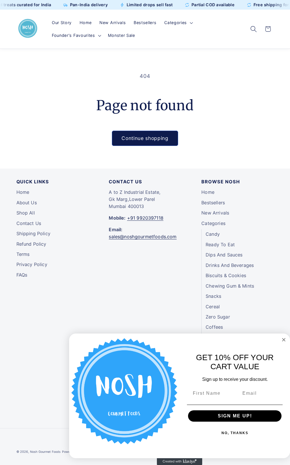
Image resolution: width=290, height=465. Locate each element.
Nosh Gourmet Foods (45, 452)
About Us (26, 202)
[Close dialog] (283, 339)
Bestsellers (213, 202)
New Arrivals (215, 213)
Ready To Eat (220, 244)
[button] (178, 22)
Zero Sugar (218, 317)
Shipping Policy (33, 233)
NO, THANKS (234, 433)
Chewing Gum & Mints (230, 286)
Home (22, 192)
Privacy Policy (31, 264)
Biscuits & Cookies (226, 275)
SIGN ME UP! (235, 415)
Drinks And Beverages (230, 265)
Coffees (214, 327)
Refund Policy (31, 244)
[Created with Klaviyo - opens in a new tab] (179, 461)
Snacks (213, 296)
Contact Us (28, 223)
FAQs (21, 275)
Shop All (25, 213)
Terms (23, 254)
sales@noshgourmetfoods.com (142, 236)
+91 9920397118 (145, 218)
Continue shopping (145, 138)
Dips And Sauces (224, 255)
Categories (213, 223)
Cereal (213, 306)
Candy (213, 234)
